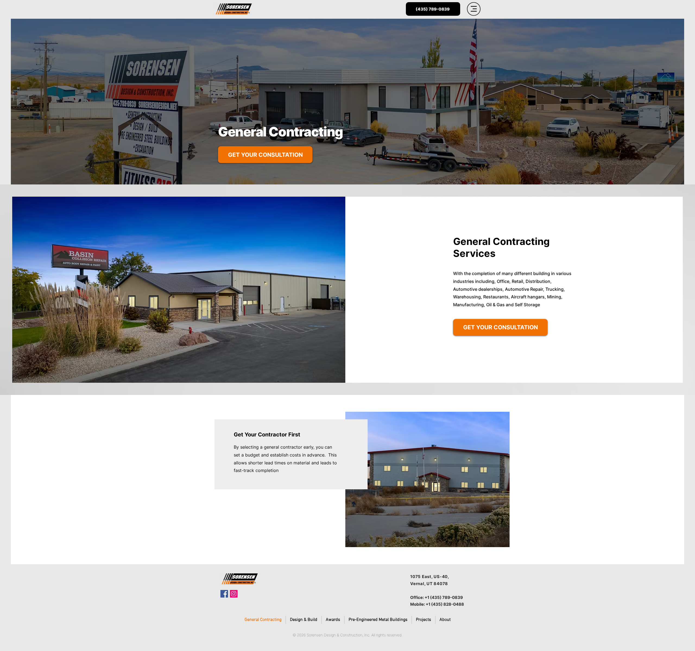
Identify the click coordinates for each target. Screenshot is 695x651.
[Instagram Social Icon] (234, 594)
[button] (474, 9)
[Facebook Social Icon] (224, 594)
